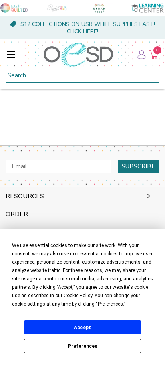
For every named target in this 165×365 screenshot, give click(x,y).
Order (17, 214)
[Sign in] (141, 55)
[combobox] (82, 75)
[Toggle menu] (11, 54)
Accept (82, 327)
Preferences (82, 346)
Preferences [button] (110, 304)
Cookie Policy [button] (78, 295)
